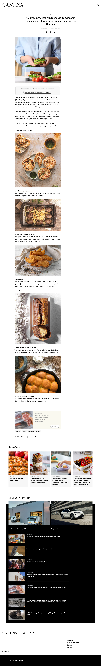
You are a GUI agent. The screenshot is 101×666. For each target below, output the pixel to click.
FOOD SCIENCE (35, 476)
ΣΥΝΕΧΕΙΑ (54, 426)
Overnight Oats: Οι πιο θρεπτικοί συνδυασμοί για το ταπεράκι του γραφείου (39, 480)
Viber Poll (18, 431)
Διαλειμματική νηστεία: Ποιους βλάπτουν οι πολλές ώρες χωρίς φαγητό (43, 536)
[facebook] (46, 32)
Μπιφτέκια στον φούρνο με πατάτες (25, 234)
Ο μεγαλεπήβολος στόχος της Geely (60, 529)
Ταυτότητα (70, 647)
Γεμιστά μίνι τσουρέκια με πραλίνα (24, 396)
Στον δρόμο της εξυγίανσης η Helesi (18, 529)
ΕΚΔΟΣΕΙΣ (12, 476)
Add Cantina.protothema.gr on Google (37, 92)
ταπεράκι (38, 431)
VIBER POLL (77, 476)
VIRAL (50, 14)
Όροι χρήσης (70, 640)
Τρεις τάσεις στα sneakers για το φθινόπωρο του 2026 (39, 549)
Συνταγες (53, 5)
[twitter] (54, 32)
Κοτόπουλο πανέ (19, 279)
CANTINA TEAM (44, 28)
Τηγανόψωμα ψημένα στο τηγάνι (24, 191)
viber (20, 104)
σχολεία (18, 97)
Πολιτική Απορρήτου (73, 643)
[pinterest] (50, 32)
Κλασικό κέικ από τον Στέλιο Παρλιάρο (26, 348)
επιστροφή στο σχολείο (28, 431)
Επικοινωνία (70, 645)
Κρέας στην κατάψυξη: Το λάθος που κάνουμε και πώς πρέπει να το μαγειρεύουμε (46, 587)
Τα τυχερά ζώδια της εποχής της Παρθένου (37, 561)
